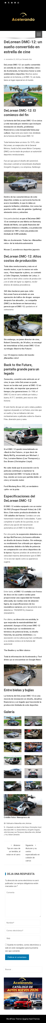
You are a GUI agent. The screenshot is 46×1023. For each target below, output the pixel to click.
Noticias (28, 823)
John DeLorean (9, 832)
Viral (24, 1019)
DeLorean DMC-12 (10, 830)
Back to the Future (22, 349)
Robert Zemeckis (14, 835)
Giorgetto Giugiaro (33, 830)
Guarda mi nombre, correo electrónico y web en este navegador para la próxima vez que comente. (23, 948)
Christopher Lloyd (35, 827)
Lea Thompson (19, 832)
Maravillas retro (20, 823)
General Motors (22, 830)
